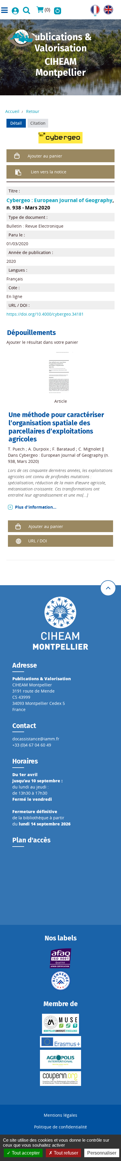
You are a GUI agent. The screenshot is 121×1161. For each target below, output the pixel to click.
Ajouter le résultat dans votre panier (42, 342)
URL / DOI (37, 541)
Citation (38, 123)
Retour (32, 111)
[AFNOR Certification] (61, 958)
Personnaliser (101, 1152)
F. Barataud (63, 449)
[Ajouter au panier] (17, 156)
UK (106, 8)
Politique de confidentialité (60, 1127)
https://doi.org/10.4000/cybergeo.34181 (45, 314)
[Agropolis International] (61, 1059)
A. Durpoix (38, 449)
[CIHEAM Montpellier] (60, 623)
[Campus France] (61, 981)
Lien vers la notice (48, 172)
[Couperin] (61, 1078)
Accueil (12, 111)
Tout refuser (65, 1152)
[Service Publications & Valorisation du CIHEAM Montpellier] (21, 36)
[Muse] (61, 1024)
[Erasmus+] (61, 1041)
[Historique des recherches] (57, 10)
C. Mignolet (89, 449)
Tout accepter (25, 1152)
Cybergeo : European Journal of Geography (59, 200)
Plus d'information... (35, 507)
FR (92, 8)
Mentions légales (60, 1115)
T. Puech (16, 449)
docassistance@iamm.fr (35, 739)
